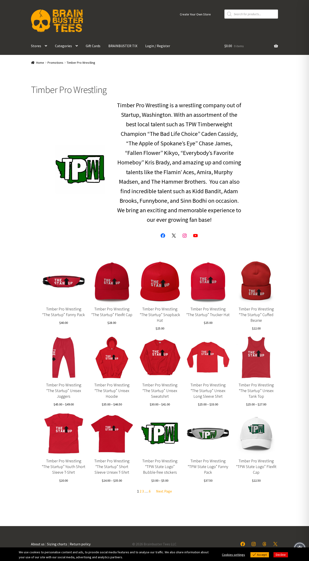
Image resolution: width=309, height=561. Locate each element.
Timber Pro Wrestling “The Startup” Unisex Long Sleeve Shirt (208, 390)
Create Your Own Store (195, 14)
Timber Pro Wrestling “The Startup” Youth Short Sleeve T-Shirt (63, 466)
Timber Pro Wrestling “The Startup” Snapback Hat (160, 314)
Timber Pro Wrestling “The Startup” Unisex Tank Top (256, 390)
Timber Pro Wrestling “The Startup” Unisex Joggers (63, 390)
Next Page (164, 491)
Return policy (80, 544)
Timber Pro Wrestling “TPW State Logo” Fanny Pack (208, 466)
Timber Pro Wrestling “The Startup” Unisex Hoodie (111, 390)
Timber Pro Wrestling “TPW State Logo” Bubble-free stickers (159, 466)
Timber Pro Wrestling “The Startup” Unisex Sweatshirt (159, 390)
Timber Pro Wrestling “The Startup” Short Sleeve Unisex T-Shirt (111, 466)
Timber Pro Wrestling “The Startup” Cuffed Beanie (256, 314)
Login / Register (157, 46)
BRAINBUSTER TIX (122, 46)
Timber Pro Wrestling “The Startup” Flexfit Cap (111, 311)
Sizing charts (57, 544)
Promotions (55, 63)
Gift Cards (93, 46)
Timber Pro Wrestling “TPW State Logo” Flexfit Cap (256, 466)
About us (38, 544)
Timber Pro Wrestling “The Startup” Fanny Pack (63, 311)
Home (40, 63)
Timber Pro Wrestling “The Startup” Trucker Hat (208, 311)
